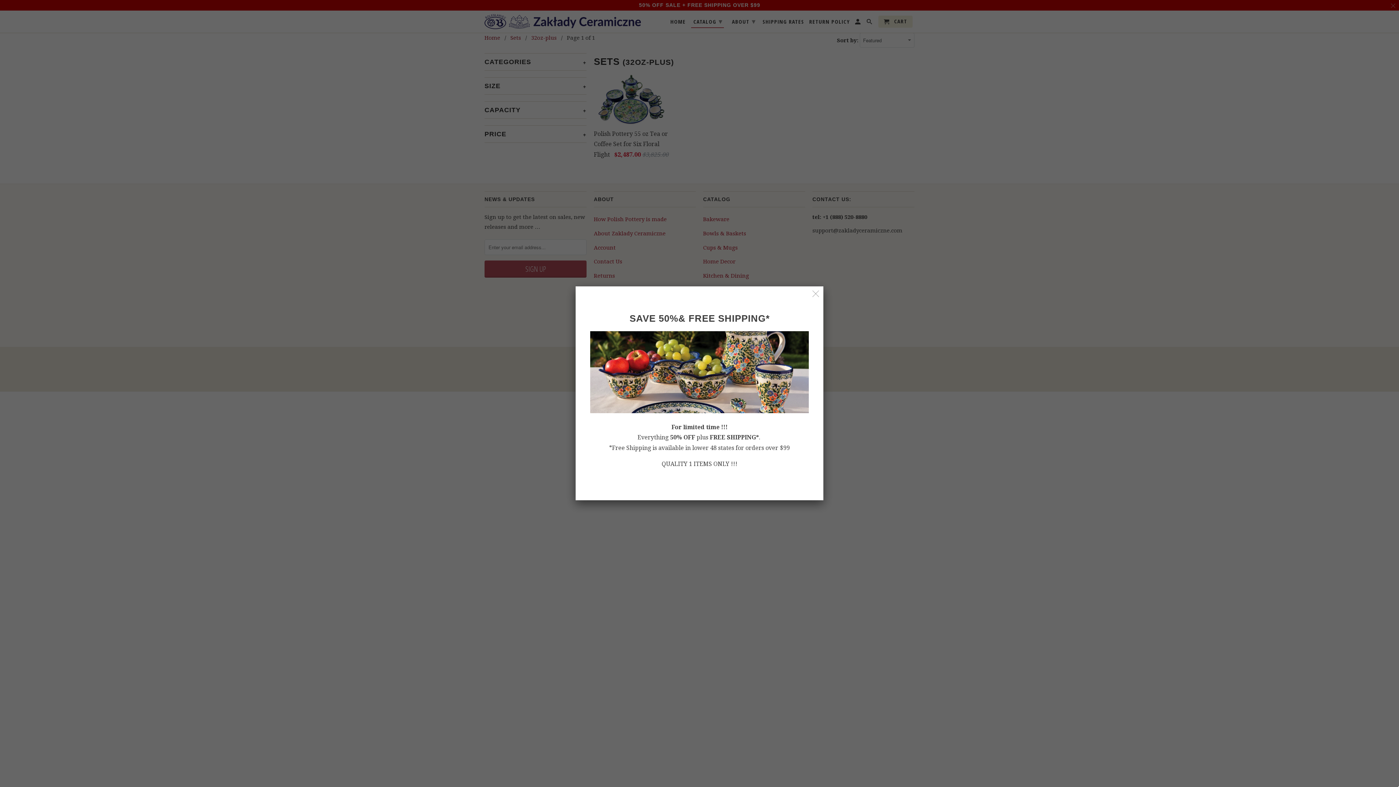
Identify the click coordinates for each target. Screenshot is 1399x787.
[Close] (816, 293)
